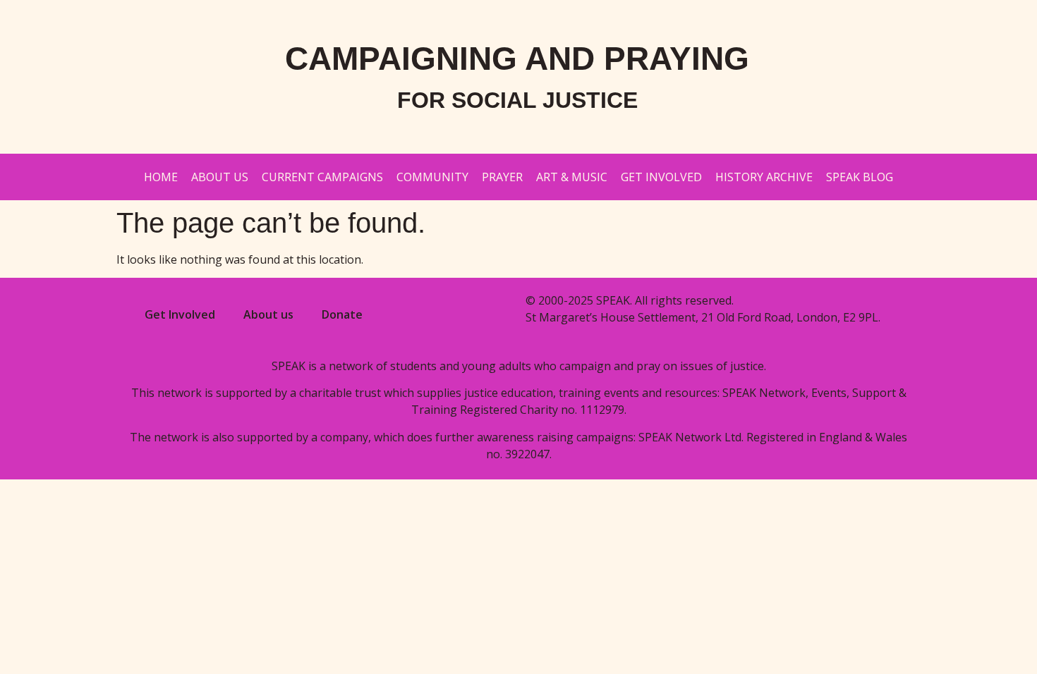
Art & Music (571, 177)
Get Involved (661, 177)
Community (432, 177)
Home (161, 177)
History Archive (764, 177)
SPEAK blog (859, 177)
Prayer (502, 177)
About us (219, 177)
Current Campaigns (322, 177)
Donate (342, 314)
